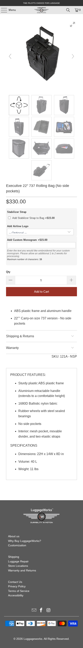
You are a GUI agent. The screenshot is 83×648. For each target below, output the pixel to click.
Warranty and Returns (22, 570)
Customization (17, 545)
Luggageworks (33, 638)
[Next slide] (73, 56)
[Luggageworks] (41, 10)
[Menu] (2, 10)
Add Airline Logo (17, 226)
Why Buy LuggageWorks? (24, 540)
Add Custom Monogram (22, 240)
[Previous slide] (10, 56)
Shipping (13, 556)
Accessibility (15, 595)
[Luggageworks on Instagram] (49, 610)
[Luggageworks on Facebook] (41, 610)
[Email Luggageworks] (34, 610)
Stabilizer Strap (16, 212)
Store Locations (18, 565)
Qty (8, 271)
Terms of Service (18, 591)
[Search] (68, 10)
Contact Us (15, 581)
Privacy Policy (17, 586)
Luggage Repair (18, 561)
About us (13, 536)
